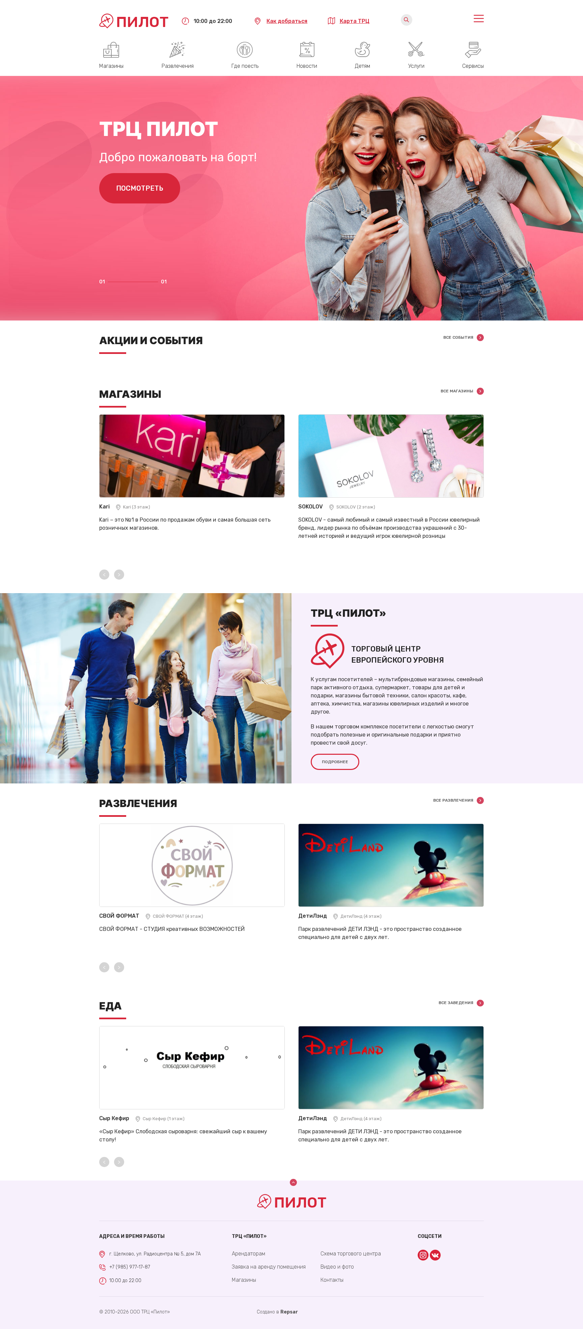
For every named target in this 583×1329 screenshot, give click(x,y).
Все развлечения (453, 800)
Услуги (416, 66)
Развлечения (178, 66)
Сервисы (473, 66)
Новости (307, 66)
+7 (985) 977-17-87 (129, 1267)
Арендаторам (248, 1253)
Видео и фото (337, 1267)
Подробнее (335, 761)
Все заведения (456, 1002)
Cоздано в (277, 1312)
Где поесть (244, 66)
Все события (458, 337)
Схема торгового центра (351, 1253)
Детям (362, 66)
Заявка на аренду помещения (269, 1267)
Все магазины (457, 391)
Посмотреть (139, 188)
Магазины (111, 66)
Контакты (332, 1280)
